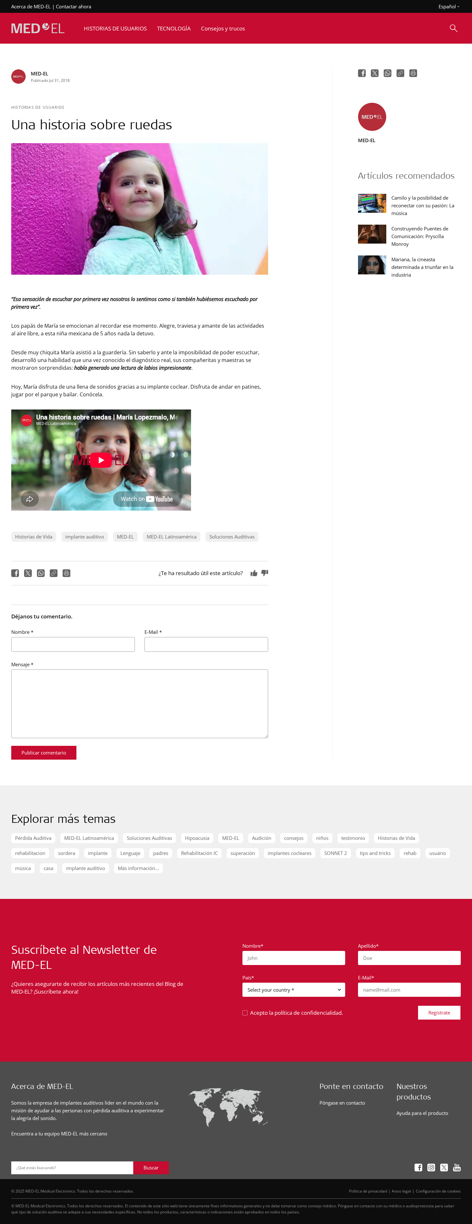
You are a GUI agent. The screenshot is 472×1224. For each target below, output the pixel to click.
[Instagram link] (431, 1167)
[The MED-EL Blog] (38, 28)
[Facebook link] (418, 1167)
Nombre (22, 632)
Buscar (151, 1167)
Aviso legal (401, 1191)
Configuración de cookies (438, 1191)
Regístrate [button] (439, 1012)
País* (248, 977)
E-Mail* (366, 977)
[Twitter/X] (28, 573)
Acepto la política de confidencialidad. (296, 1012)
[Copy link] (53, 573)
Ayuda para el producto (422, 1113)
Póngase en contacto (342, 1102)
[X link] (444, 1167)
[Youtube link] (457, 1167)
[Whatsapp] (41, 573)
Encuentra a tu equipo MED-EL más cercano (59, 1133)
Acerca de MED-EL (31, 6)
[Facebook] (15, 573)
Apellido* (368, 946)
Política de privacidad (368, 1191)
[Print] (66, 573)
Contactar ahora (73, 6)
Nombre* (252, 946)
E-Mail (153, 632)
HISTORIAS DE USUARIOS (38, 107)
